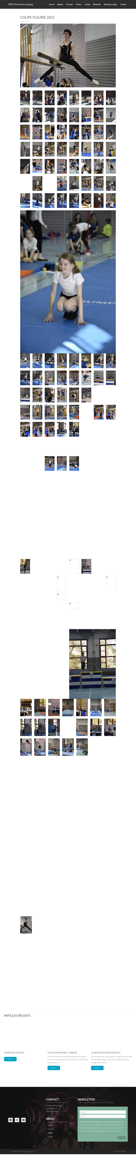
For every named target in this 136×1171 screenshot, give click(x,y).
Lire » (10, 1059)
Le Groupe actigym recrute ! (106, 1052)
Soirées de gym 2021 (14, 1052)
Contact (50, 1136)
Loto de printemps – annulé (62, 1052)
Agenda (50, 1125)
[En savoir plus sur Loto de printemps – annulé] (68, 1034)
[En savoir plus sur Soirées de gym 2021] (24, 1034)
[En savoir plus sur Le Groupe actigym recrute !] (111, 1034)
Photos (50, 1133)
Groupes (51, 1129)
